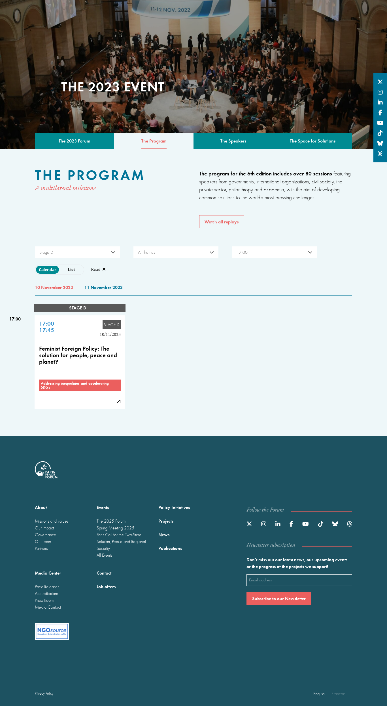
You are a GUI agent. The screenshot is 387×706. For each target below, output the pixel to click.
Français (338, 693)
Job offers (106, 586)
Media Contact (48, 607)
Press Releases (47, 586)
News (163, 534)
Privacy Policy (44, 693)
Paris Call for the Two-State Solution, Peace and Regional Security (121, 541)
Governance (45, 534)
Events (103, 507)
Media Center (48, 573)
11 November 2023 (103, 287)
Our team (43, 541)
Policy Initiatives (174, 507)
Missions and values (51, 521)
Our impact (44, 528)
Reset (95, 270)
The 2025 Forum (111, 521)
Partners (41, 548)
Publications (170, 548)
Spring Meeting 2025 (115, 528)
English (319, 693)
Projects (165, 521)
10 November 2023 (54, 287)
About (41, 507)
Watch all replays (222, 222)
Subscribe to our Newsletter (279, 598)
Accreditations (46, 593)
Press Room (44, 600)
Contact (104, 573)
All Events (104, 555)
